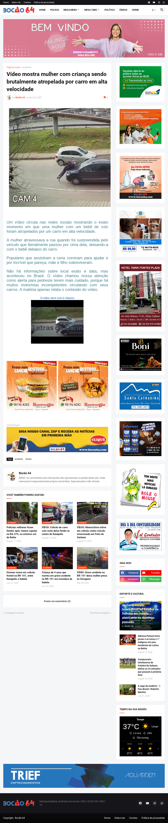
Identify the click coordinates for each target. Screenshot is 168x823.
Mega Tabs (90, 10)
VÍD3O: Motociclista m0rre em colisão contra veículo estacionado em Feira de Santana (91, 532)
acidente (27, 67)
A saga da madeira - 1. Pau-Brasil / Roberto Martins (149, 689)
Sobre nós (16, 2)
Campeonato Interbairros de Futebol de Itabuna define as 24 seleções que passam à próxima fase (149, 667)
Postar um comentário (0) (57, 601)
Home (6, 2)
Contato (27, 2)
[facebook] (149, 2)
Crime (135, 10)
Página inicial (13, 67)
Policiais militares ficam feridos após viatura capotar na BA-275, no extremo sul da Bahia (22, 532)
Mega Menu (70, 10)
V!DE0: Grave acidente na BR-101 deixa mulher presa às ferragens (92, 576)
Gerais (29, 459)
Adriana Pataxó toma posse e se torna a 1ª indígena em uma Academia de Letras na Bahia (149, 642)
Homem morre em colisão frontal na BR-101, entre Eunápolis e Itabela (21, 576)
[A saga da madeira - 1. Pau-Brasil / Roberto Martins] (128, 689)
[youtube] (154, 2)
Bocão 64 (25, 473)
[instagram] (159, 2)
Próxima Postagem (99, 613)
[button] (154, 10)
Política (110, 10)
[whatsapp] (164, 2)
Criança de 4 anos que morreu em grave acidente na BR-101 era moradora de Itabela (57, 577)
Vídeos (123, 10)
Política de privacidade (44, 2)
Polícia (54, 10)
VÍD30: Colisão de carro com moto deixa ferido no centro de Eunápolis (56, 531)
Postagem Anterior (14, 613)
